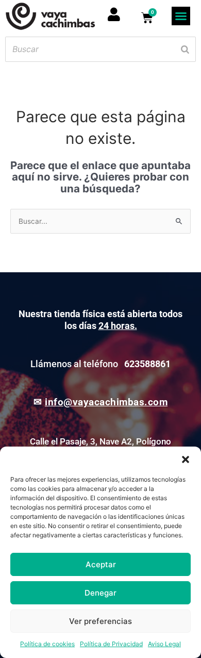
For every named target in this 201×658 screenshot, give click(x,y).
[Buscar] (185, 49)
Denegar (100, 593)
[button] (185, 459)
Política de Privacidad (111, 644)
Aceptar (101, 564)
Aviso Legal (164, 644)
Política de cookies (47, 644)
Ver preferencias (100, 621)
